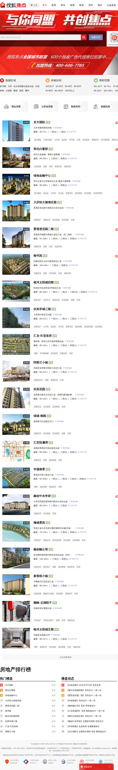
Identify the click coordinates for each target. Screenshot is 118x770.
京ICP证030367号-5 (42, 755)
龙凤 (21, 90)
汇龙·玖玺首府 (43, 335)
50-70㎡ (107, 86)
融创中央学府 (42, 495)
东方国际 (39, 122)
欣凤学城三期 (42, 309)
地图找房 (95, 37)
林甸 (2, 90)
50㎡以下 (98, 86)
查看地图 (58, 128)
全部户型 (72, 132)
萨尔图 (3, 86)
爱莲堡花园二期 (44, 228)
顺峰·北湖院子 (43, 602)
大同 (10, 86)
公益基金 (111, 5)
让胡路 (9, 90)
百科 (90, 5)
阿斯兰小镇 (41, 362)
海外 (100, 5)
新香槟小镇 (41, 576)
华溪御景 (39, 469)
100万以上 (69, 90)
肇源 (16, 90)
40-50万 (77, 86)
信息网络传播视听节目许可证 (86, 755)
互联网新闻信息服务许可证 (62, 755)
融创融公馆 (41, 549)
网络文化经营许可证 (107, 755)
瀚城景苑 (39, 522)
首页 (44, 5)
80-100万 (59, 90)
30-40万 (68, 86)
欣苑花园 (39, 389)
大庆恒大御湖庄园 (45, 202)
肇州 (27, 90)
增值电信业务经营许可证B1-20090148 (18, 755)
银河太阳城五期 (44, 629)
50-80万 (49, 90)
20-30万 (59, 86)
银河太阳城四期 (44, 282)
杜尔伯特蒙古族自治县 (24, 86)
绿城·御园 (40, 415)
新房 (54, 5)
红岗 (37, 86)
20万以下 (50, 86)
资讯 (63, 5)
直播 (72, 5)
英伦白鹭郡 (41, 148)
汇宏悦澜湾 (41, 442)
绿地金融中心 (42, 175)
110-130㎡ (108, 90)
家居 (81, 5)
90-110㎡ (98, 90)
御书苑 (38, 255)
